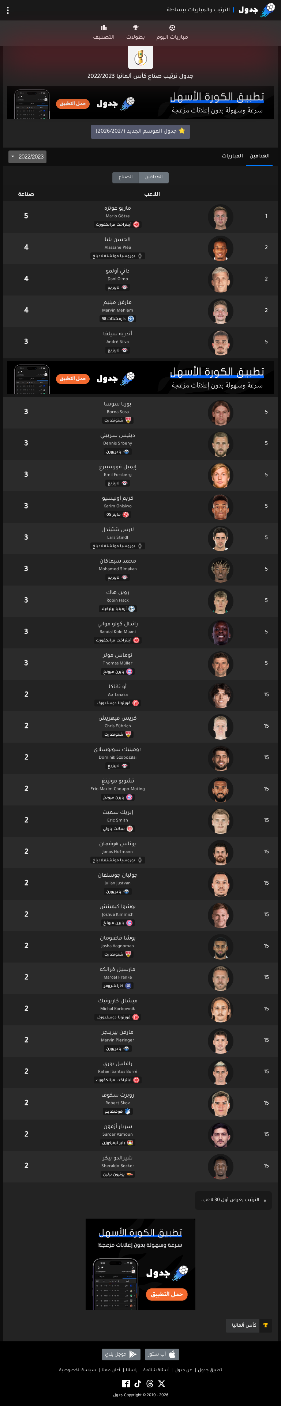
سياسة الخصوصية (77, 1370)
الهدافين (260, 156)
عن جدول (183, 1370)
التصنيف (104, 38)
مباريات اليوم (172, 38)
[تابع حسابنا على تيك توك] (137, 1384)
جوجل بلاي (116, 1354)
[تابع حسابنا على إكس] (161, 1384)
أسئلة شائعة (156, 1370)
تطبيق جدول (210, 1370)
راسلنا (132, 1370)
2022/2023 (30, 156)
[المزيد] (7, 10)
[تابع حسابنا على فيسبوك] (125, 1384)
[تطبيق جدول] (140, 103)
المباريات (232, 156)
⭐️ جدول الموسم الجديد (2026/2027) (140, 132)
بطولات (135, 38)
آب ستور (157, 1354)
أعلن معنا (111, 1370)
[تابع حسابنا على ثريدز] (149, 1384)
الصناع (125, 177)
